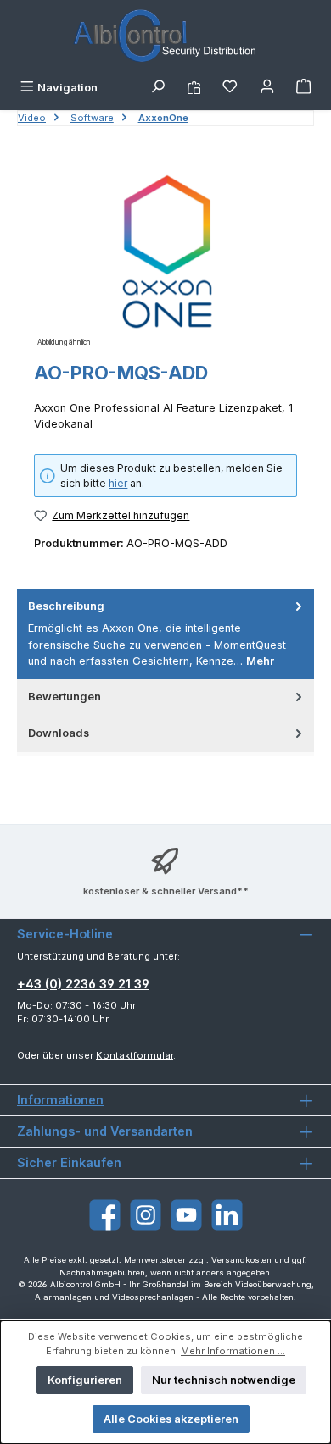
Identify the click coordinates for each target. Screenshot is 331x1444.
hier (118, 483)
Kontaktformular (134, 1055)
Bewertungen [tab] (64, 696)
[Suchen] (158, 88)
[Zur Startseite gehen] (165, 36)
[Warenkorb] (304, 88)
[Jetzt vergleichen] (194, 88)
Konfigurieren (85, 1380)
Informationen (60, 1100)
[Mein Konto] (267, 88)
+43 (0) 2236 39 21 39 (83, 983)
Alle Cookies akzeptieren (171, 1419)
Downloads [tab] (58, 733)
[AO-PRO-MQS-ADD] (165, 255)
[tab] (165, 634)
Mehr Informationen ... (233, 1351)
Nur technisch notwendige (223, 1380)
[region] (165, 255)
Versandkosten (241, 1259)
